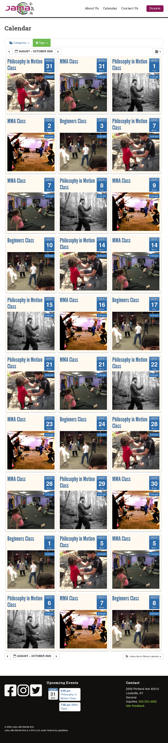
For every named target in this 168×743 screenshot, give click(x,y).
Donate (155, 8)
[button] (143, 656)
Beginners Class (73, 121)
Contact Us (129, 8)
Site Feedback (135, 706)
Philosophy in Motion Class (24, 65)
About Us (92, 8)
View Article (85, 165)
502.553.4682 (148, 701)
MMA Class (69, 61)
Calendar (110, 8)
